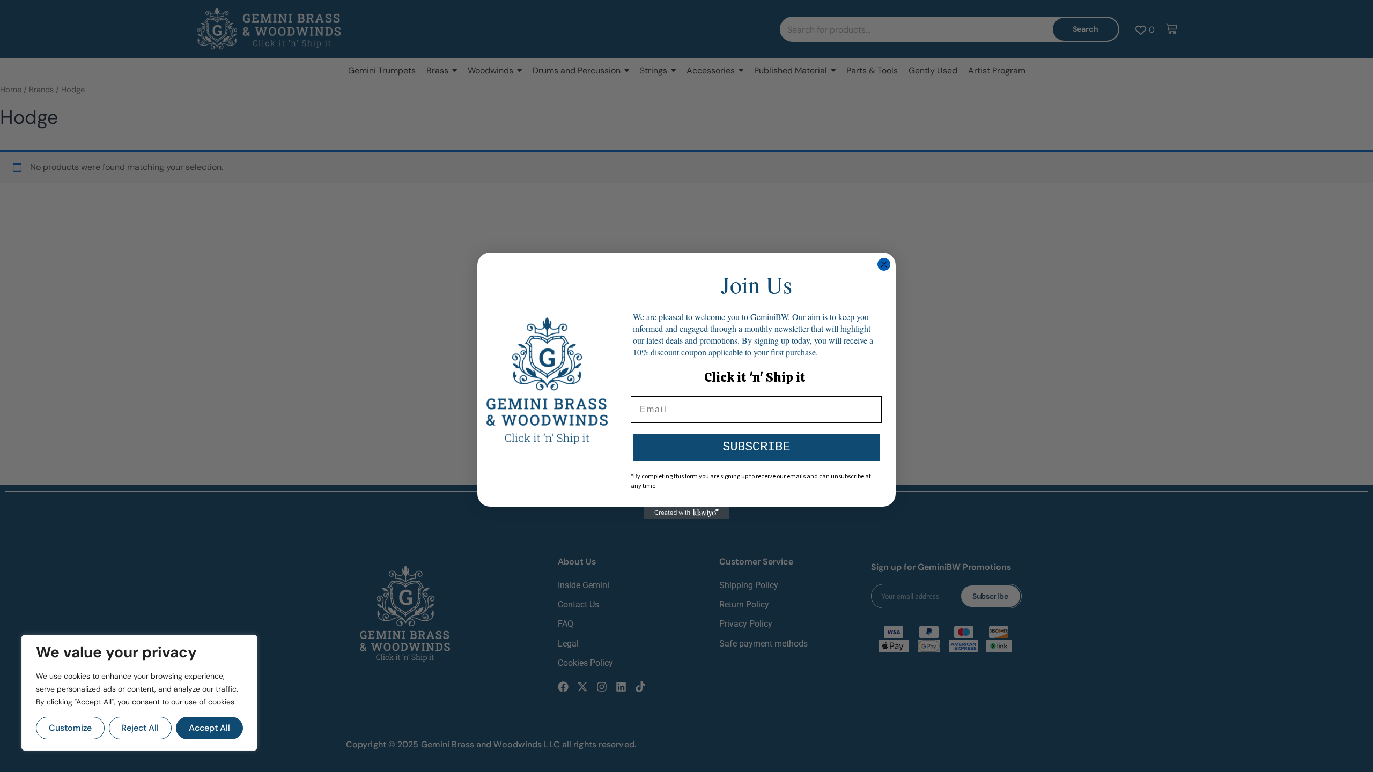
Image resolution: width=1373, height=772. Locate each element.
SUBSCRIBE (756, 447)
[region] (139, 693)
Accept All (209, 727)
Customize (70, 727)
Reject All (140, 727)
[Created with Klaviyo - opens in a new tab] (686, 513)
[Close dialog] (883, 264)
